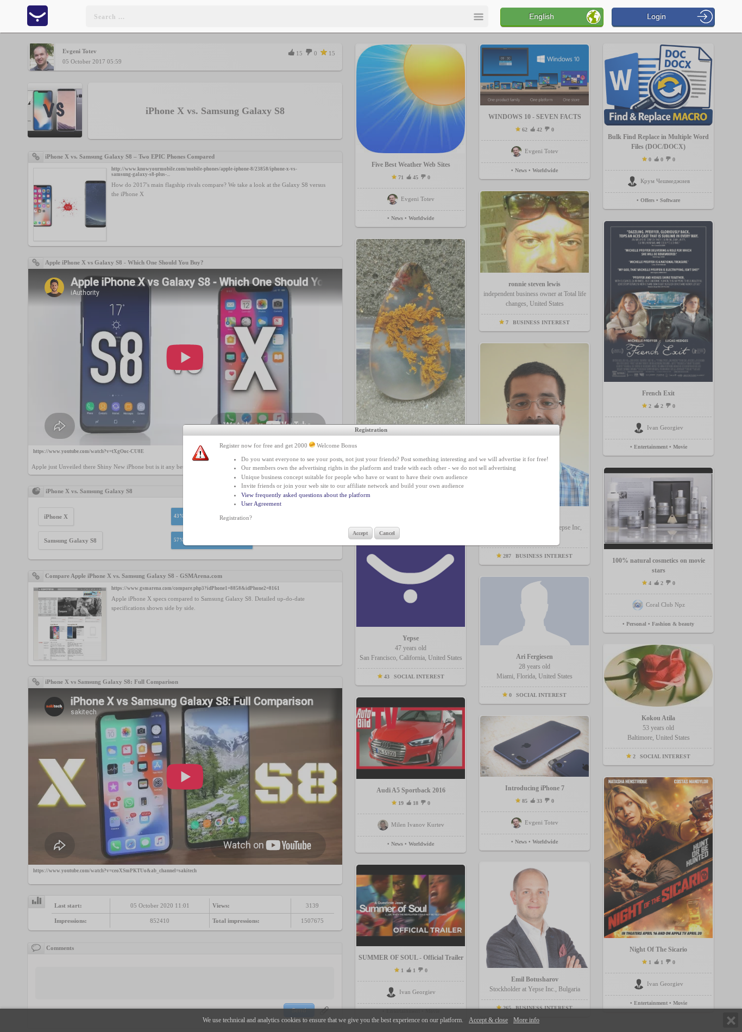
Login (656, 16)
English (541, 16)
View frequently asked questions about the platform (305, 495)
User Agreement (261, 503)
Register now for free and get (256, 445)
